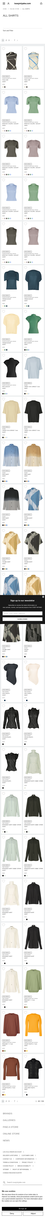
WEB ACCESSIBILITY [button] (24, 1166)
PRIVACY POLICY (27, 1162)
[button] (4, 48)
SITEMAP (6, 1169)
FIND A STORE (10, 1127)
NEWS (6, 1140)
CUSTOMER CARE (28, 1155)
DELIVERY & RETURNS (10, 1155)
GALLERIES (9, 1120)
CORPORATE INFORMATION (25, 1159)
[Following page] (17, 40)
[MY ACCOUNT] (8, 3)
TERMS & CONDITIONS (10, 1162)
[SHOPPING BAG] (41, 4)
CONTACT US (7, 1159)
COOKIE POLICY (8, 1166)
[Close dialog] (43, 597)
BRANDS (7, 1113)
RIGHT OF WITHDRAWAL (21, 1169)
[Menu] (4, 3)
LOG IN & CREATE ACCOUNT (12, 1152)
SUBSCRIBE (22, 619)
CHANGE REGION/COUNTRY (12, 1173)
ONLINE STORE (11, 1133)
